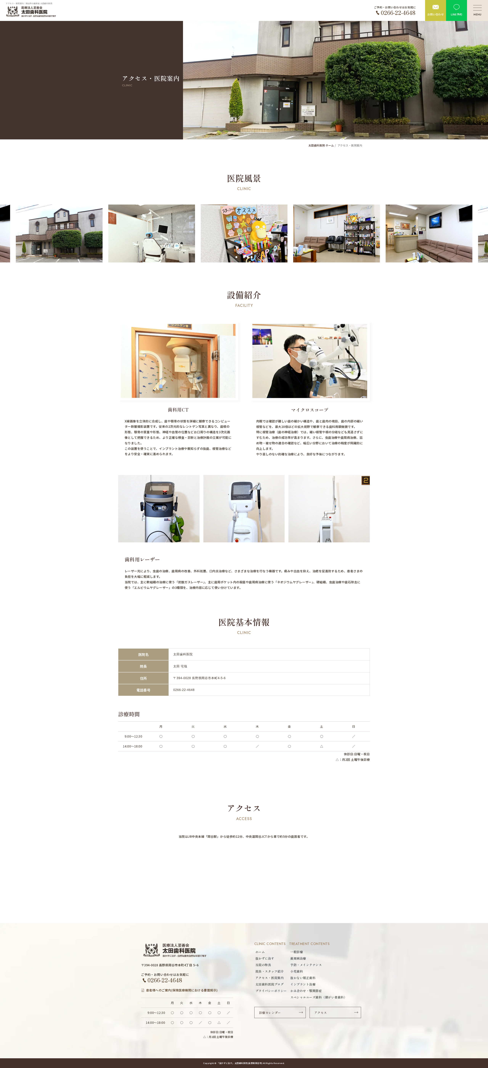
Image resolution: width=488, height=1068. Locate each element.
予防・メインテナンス (306, 964)
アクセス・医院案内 (269, 977)
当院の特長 (263, 964)
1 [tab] (236, 257)
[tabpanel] (244, 233)
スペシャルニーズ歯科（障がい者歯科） (318, 997)
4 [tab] (248, 257)
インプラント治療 (302, 984)
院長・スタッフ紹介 (269, 971)
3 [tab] (244, 257)
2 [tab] (240, 257)
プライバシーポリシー (271, 990)
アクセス (320, 1012)
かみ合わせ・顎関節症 (306, 990)
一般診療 (296, 951)
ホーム (260, 951)
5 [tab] (252, 257)
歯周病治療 (298, 958)
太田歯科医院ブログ (269, 984)
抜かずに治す (264, 958)
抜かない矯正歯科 (302, 977)
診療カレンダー (270, 1012)
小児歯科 (296, 971)
